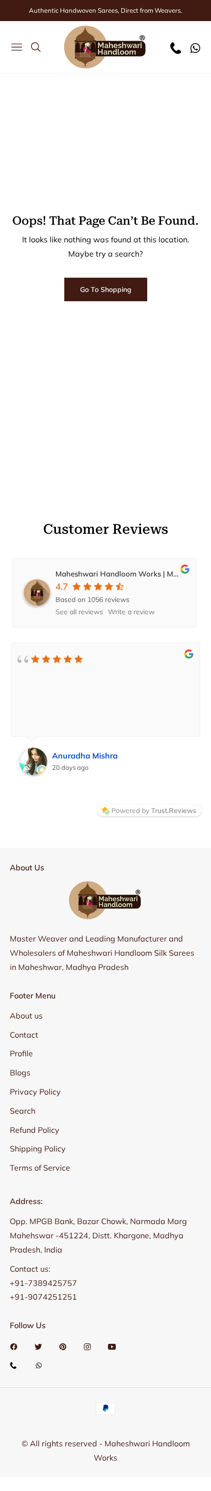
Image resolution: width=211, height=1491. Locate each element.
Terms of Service (40, 1168)
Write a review (131, 611)
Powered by (153, 810)
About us (26, 1015)
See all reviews (79, 611)
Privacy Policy (35, 1092)
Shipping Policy (38, 1148)
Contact (24, 1035)
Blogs (20, 1072)
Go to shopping (106, 289)
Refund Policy (34, 1130)
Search (22, 1111)
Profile (21, 1053)
